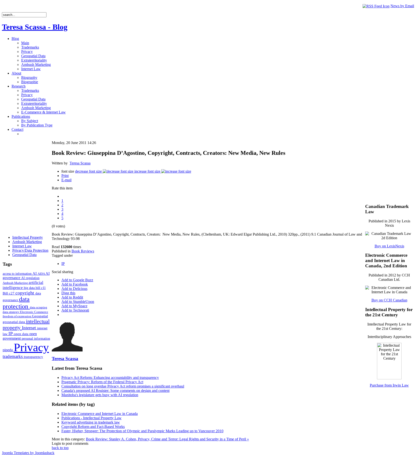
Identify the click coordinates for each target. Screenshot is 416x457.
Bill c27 (9, 293)
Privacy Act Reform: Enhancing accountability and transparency (110, 378)
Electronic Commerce (34, 312)
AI (35, 273)
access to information (17, 273)
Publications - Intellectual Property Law (91, 418)
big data (30, 288)
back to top (60, 448)
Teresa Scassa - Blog (34, 27)
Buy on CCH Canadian (389, 300)
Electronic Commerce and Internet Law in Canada (99, 414)
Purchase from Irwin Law (389, 385)
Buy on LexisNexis (389, 246)
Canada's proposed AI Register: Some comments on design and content (115, 390)
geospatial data (14, 322)
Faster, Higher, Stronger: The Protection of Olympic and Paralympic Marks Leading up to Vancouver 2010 (142, 431)
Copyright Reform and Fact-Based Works (93, 427)
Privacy (31, 347)
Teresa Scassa (80, 163)
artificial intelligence (23, 285)
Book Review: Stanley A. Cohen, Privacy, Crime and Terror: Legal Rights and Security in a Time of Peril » (167, 439)
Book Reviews (83, 251)
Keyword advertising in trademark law (90, 422)
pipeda (8, 350)
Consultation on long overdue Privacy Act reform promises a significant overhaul (122, 386)
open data (21, 334)
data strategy (11, 312)
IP (11, 333)
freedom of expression (17, 316)
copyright (25, 292)
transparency (33, 357)
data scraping (38, 307)
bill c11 (41, 288)
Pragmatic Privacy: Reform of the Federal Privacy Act (102, 382)
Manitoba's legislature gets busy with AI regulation (99, 395)
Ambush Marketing (16, 283)
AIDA (42, 273)
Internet (29, 327)
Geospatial (40, 316)
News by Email (402, 6)
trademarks (13, 356)
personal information (36, 338)
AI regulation (30, 278)
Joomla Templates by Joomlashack (28, 453)
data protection (16, 303)
